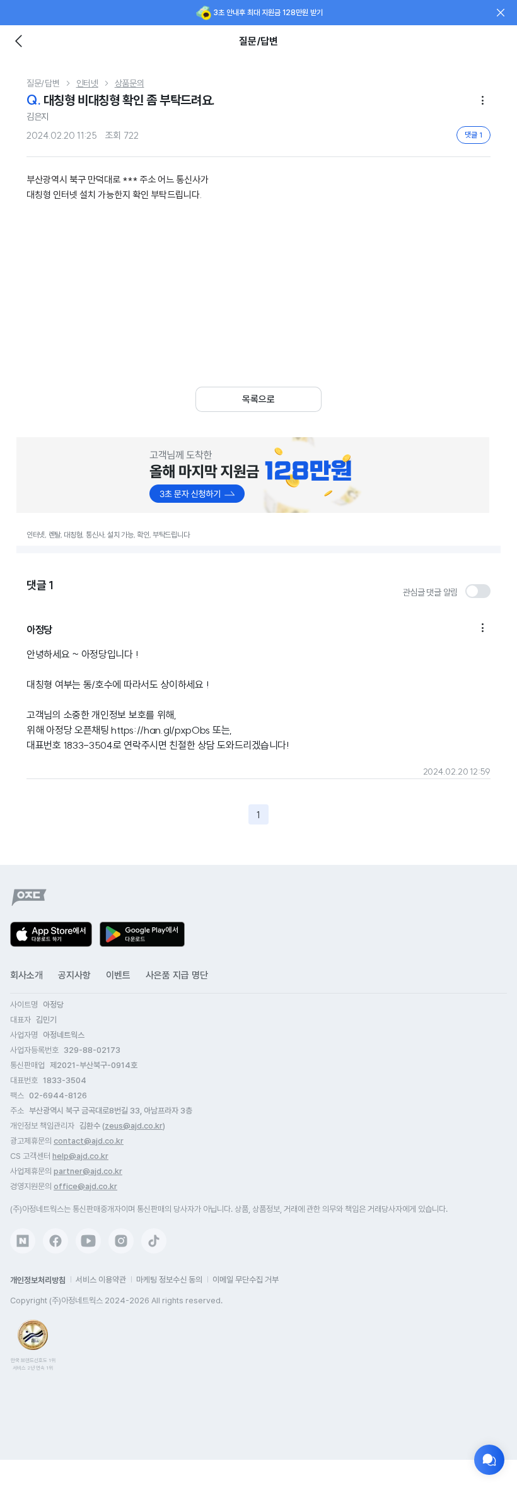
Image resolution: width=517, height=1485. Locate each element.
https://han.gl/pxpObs (160, 730)
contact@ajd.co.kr (89, 1141)
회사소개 (26, 975)
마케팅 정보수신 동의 (169, 1279)
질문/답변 (43, 83)
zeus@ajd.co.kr (134, 1125)
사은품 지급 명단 (177, 975)
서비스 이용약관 (101, 1279)
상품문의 (129, 83)
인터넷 (87, 83)
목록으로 (258, 399)
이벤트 (118, 975)
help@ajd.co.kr (80, 1156)
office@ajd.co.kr (85, 1186)
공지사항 (74, 975)
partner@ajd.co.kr (88, 1171)
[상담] (489, 1460)
